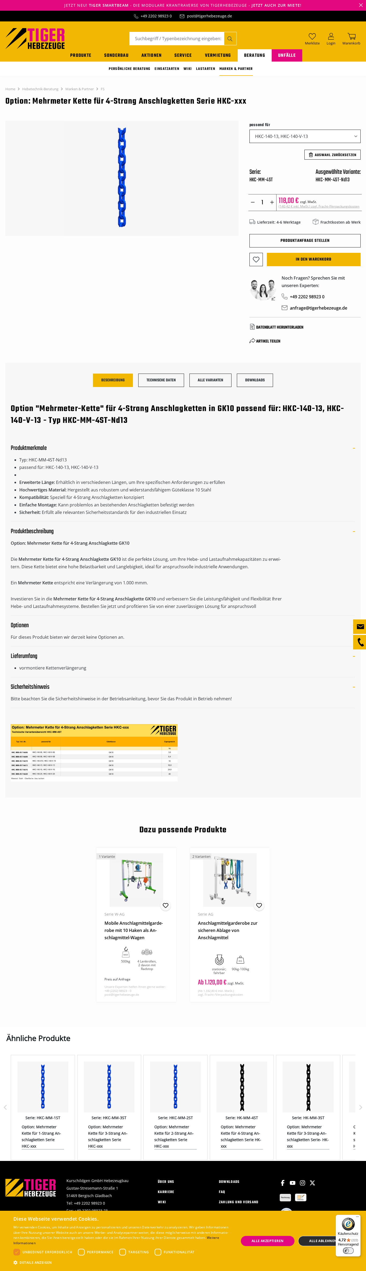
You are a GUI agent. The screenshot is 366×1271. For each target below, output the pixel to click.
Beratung (254, 55)
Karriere (166, 1192)
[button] (122, 1262)
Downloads (229, 1182)
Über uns (166, 1182)
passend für (259, 125)
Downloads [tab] (255, 380)
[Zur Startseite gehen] (35, 38)
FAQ (222, 1192)
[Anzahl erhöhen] (272, 202)
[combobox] (176, 38)
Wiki (162, 1202)
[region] (122, 181)
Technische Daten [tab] (161, 380)
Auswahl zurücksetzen (335, 155)
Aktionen (151, 55)
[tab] (113, 380)
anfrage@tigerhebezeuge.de (318, 308)
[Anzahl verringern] (252, 202)
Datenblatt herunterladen (279, 327)
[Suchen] (230, 38)
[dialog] (183, 1241)
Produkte (80, 55)
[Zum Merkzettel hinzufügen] (256, 259)
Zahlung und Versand (239, 1202)
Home (10, 89)
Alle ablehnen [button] (323, 1241)
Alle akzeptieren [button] (267, 1241)
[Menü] (357, 1218)
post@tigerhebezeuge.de (209, 15)
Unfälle (287, 55)
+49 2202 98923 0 (156, 15)
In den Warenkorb (313, 259)
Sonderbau (116, 55)
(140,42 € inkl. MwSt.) (319, 206)
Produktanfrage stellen (305, 241)
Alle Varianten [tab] (210, 380)
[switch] (348, 1250)
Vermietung (218, 55)
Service (183, 55)
